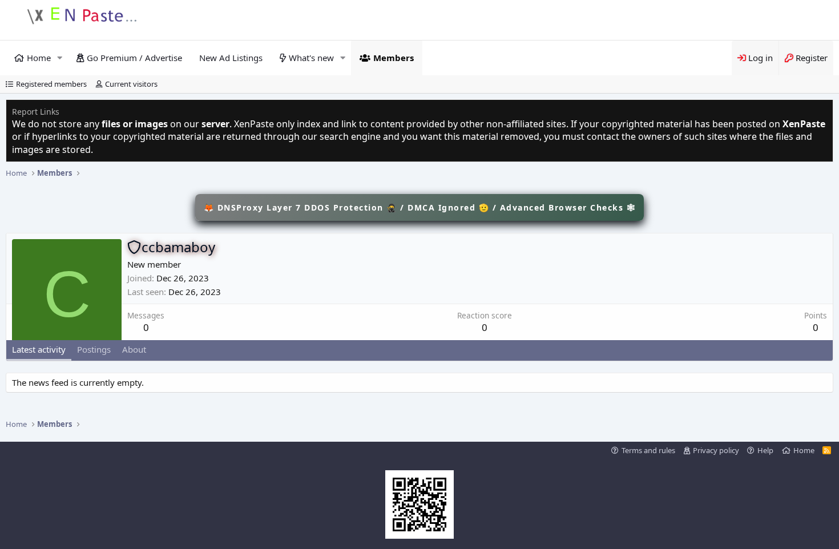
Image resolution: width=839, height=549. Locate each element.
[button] (60, 58)
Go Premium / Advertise (134, 57)
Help (765, 450)
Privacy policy (716, 450)
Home (39, 57)
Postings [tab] (94, 349)
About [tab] (134, 349)
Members (393, 57)
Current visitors (131, 84)
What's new (311, 57)
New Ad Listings (231, 57)
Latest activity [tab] (39, 349)
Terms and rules (648, 450)
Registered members (51, 84)
